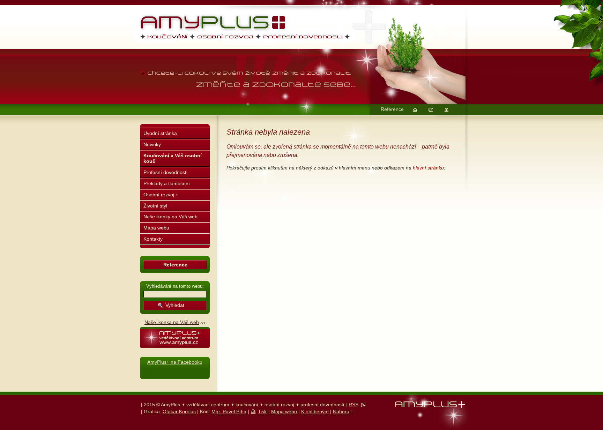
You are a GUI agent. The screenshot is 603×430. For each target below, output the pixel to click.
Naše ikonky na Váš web (170, 216)
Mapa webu (156, 228)
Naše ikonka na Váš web (171, 322)
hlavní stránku (428, 168)
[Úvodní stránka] (415, 110)
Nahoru (341, 411)
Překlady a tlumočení (166, 183)
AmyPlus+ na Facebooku (174, 362)
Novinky (152, 144)
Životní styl (155, 206)
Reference (392, 109)
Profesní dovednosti (165, 172)
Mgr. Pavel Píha (228, 411)
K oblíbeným (315, 411)
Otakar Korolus (179, 411)
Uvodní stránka (160, 133)
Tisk (262, 411)
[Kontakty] (430, 110)
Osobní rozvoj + (160, 194)
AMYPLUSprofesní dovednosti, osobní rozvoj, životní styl (226, 36)
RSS (353, 404)
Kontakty (153, 239)
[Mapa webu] (446, 110)
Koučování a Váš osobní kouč (172, 158)
